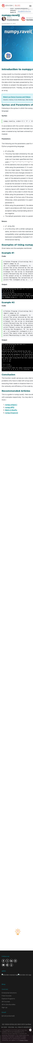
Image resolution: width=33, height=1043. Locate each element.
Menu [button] (28, 6)
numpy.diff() (9, 407)
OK (31, 1030)
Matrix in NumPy (11, 410)
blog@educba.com (24, 11)
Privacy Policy (23, 1040)
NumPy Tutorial (14, 12)
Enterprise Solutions (9, 993)
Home (11, 8)
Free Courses (6, 996)
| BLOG (16, 5)
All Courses (6, 1001)
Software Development (21, 8)
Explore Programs (8, 998)
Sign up (4, 1007)
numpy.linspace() (11, 413)
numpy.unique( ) (11, 405)
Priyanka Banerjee (13, 20)
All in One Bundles (8, 1004)
